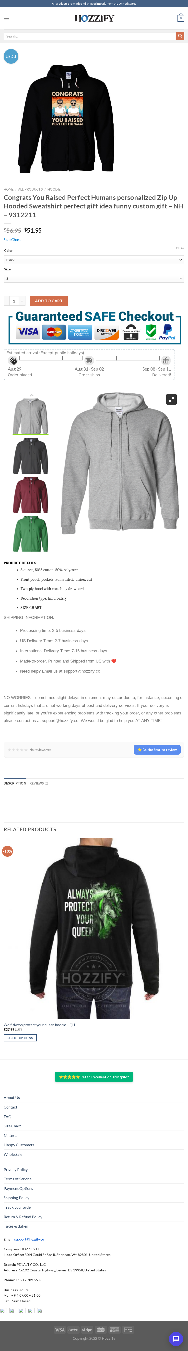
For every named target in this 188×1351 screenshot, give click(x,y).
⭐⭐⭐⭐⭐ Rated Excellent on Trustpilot (94, 1077)
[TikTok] (40, 1311)
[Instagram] (12, 1311)
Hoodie (53, 189)
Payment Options (18, 1188)
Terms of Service (18, 1178)
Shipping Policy (16, 1197)
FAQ (8, 1116)
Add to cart (49, 300)
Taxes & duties (16, 1226)
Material (11, 1135)
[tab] (15, 783)
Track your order (18, 1207)
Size (7, 269)
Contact (10, 1107)
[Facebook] (3, 1311)
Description (15, 783)
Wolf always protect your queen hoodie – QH (39, 1025)
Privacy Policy (16, 1169)
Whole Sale (13, 1154)
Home (8, 189)
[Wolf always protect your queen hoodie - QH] (94, 928)
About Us (12, 1097)
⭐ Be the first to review (157, 750)
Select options (20, 1037)
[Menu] (7, 18)
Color (8, 251)
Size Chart (12, 239)
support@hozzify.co (29, 1239)
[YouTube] (22, 1311)
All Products (30, 189)
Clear (180, 248)
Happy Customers (19, 1144)
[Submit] (180, 36)
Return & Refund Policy (23, 1216)
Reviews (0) (39, 783)
